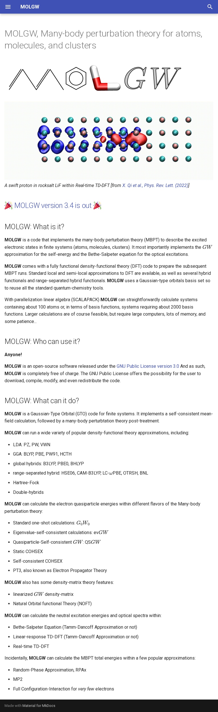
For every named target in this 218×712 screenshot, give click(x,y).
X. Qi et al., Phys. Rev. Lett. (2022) (155, 185)
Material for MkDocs (38, 706)
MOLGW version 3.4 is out (53, 205)
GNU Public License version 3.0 (148, 366)
